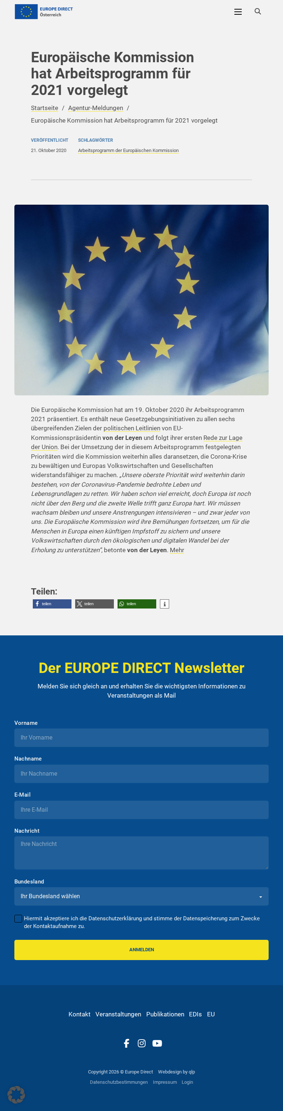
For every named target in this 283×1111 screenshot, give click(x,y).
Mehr (177, 550)
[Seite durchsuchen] (258, 11)
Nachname (28, 759)
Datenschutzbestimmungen (119, 1082)
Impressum (165, 1082)
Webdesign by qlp (176, 1072)
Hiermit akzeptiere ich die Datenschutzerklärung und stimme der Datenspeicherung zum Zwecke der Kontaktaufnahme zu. (142, 922)
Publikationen (165, 1014)
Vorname (26, 723)
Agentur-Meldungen (95, 108)
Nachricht (27, 831)
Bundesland (29, 882)
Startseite (44, 108)
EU (211, 1014)
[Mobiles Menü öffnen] (238, 12)
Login (187, 1082)
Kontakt (80, 1014)
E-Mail (22, 795)
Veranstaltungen (118, 1014)
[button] (52, 604)
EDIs (195, 1014)
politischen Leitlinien (132, 428)
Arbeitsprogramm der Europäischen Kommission (128, 150)
